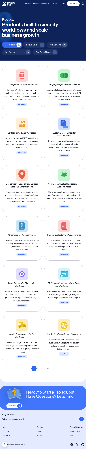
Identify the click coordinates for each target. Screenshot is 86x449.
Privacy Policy (75, 431)
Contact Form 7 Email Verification (21, 133)
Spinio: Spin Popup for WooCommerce (64, 334)
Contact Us (73, 4)
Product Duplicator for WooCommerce (64, 235)
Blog (62, 4)
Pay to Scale (21, 104)
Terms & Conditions (77, 427)
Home (4, 427)
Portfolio (36, 4)
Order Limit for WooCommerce (22, 235)
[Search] (83, 4)
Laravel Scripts (34, 45)
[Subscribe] (81, 419)
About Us (28, 4)
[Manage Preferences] (4, 444)
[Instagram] (82, 444)
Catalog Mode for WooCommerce (22, 84)
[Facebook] (71, 444)
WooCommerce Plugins (17, 52)
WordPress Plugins (45, 52)
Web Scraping (57, 45)
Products (54, 4)
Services (44, 4)
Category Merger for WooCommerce (64, 84)
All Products (12, 45)
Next (48, 368)
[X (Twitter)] (77, 444)
